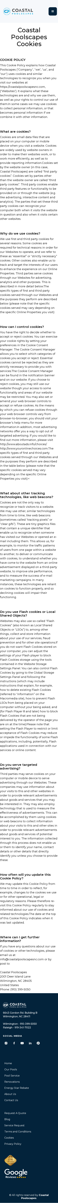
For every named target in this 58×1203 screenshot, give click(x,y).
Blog (7, 1119)
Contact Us (11, 1100)
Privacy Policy (12, 1143)
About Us (10, 1094)
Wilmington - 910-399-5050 (20, 1023)
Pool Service (12, 1075)
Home (8, 1063)
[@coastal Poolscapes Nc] (22, 1043)
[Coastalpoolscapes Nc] (14, 1043)
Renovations (12, 1081)
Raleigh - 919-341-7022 (17, 1027)
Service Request (14, 1125)
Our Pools (10, 1069)
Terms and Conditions (17, 1131)
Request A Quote (15, 1113)
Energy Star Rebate (16, 1087)
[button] (53, 11)
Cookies (9, 1137)
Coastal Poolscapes (35, 1197)
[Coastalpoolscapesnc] (6, 1043)
